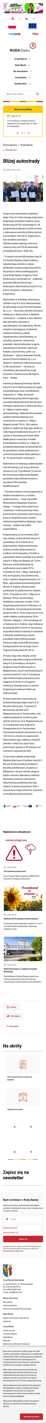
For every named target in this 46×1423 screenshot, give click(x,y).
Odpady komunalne (23, 1102)
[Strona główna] (23, 47)
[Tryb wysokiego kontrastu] (12, 18)
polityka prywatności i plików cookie (13, 1251)
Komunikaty (7, 1302)
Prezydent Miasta (10, 1334)
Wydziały (6, 1341)
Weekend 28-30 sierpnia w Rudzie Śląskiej (23, 908)
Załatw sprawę (9, 1331)
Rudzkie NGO (21, 84)
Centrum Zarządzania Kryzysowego (17, 1309)
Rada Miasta (8, 1337)
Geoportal (7, 1321)
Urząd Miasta (20, 59)
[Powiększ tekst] (34, 18)
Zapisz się (23, 1239)
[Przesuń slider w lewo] (15, 1127)
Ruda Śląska (20, 65)
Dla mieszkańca (20, 71)
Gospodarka (20, 77)
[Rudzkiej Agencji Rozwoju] (13, 1141)
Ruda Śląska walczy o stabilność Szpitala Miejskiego (23, 960)
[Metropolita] (6, 1141)
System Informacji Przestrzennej (16, 1318)
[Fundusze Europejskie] (32, 26)
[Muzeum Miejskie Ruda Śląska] (20, 1141)
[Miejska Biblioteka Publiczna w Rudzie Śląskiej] (27, 1141)
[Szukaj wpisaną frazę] (38, 94)
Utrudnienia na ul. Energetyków (23, 123)
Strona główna (10, 145)
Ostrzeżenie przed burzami (23, 860)
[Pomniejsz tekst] (19, 18)
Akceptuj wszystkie (31, 1417)
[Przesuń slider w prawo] (31, 1127)
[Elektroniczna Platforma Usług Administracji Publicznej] (14, 34)
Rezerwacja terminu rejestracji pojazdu (23, 1070)
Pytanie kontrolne (10, 1228)
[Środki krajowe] (12, 26)
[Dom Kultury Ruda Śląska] (40, 1141)
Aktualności (11, 150)
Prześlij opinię (12, 1026)
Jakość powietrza (10, 1305)
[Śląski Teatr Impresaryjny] (33, 1141)
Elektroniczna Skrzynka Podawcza (16, 1344)
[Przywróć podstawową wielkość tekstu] (26, 19)
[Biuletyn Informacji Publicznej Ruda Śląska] (35, 34)
